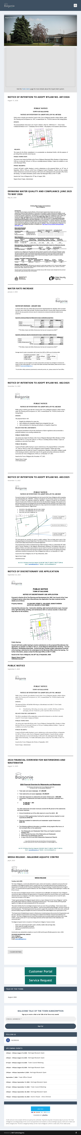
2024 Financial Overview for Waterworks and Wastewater (36, 761)
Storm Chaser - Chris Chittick (41, 1097)
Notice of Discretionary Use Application (33, 571)
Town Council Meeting (35, 1063)
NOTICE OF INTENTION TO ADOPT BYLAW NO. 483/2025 (39, 476)
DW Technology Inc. (18, 1133)
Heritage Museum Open (36, 1053)
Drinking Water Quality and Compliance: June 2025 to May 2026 (40, 193)
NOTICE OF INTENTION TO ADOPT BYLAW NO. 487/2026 (39, 96)
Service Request (40, 980)
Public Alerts (26, 89)
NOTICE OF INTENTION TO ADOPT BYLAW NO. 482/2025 (39, 382)
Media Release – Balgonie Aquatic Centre (33, 856)
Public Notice (16, 665)
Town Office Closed (25, 1077)
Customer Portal (40, 971)
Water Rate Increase (20, 288)
